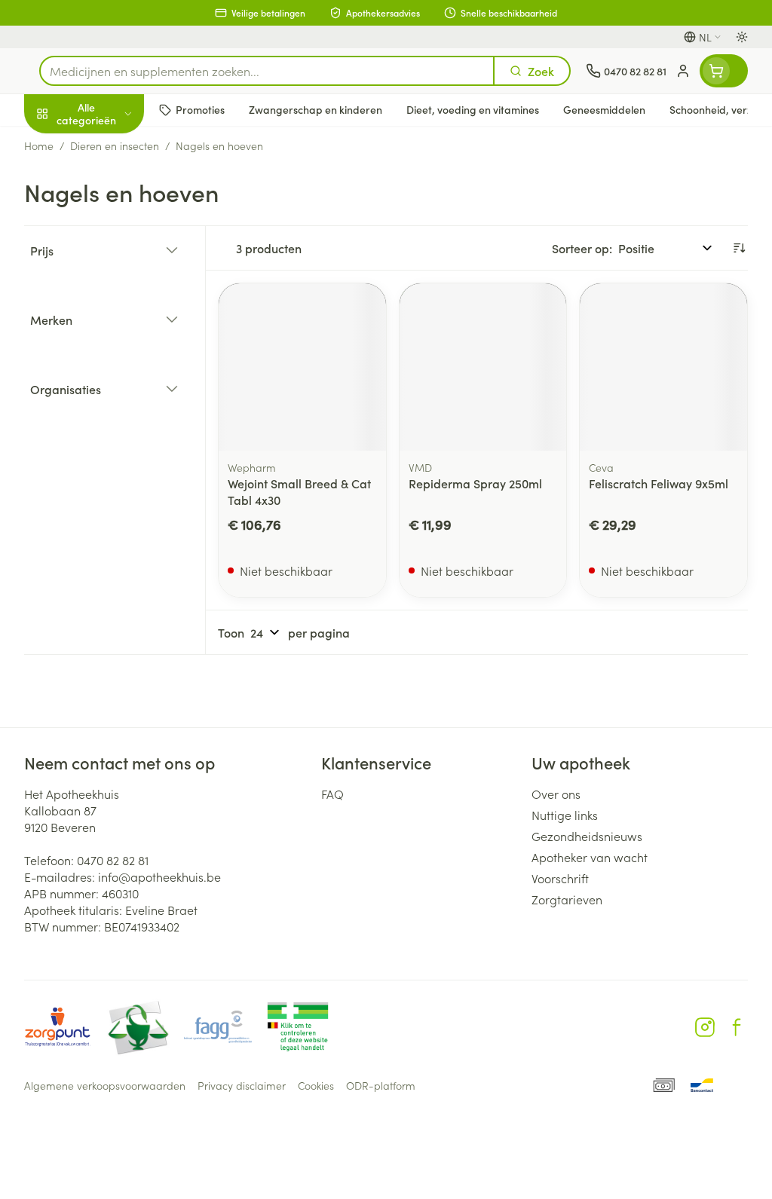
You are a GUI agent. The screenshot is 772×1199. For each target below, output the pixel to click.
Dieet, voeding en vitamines (120, 234)
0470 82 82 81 (113, 860)
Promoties (63, 145)
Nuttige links (565, 814)
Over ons (556, 793)
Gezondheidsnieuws (587, 835)
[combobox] (267, 71)
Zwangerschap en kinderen (120, 282)
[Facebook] (736, 1027)
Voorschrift (560, 878)
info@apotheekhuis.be (159, 876)
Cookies (316, 1085)
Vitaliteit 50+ (120, 324)
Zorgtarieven (567, 899)
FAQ (332, 793)
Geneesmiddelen (120, 469)
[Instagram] (705, 1027)
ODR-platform (380, 1085)
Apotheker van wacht (590, 857)
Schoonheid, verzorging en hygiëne (120, 186)
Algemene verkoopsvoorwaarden (104, 1085)
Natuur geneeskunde (120, 360)
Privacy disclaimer (242, 1085)
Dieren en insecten (120, 433)
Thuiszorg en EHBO (120, 397)
